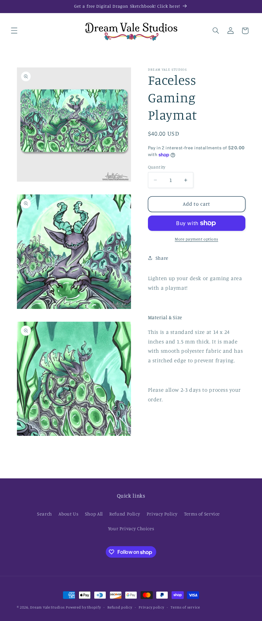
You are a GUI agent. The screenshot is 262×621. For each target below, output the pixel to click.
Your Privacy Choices (131, 528)
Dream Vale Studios (47, 607)
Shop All (94, 513)
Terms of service (185, 607)
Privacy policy (151, 607)
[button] (14, 30)
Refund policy (119, 607)
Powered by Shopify (83, 607)
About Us (68, 513)
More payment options (196, 239)
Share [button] (162, 258)
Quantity (157, 166)
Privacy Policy (162, 513)
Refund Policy (124, 513)
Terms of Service (202, 513)
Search (44, 513)
